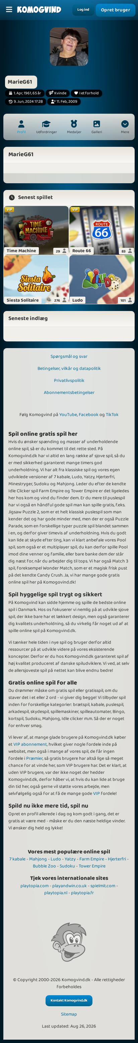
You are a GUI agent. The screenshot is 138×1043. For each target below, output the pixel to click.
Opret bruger (115, 10)
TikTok (112, 414)
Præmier (34, 758)
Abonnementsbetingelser (69, 392)
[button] (125, 127)
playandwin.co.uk (69, 886)
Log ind (83, 10)
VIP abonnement (30, 744)
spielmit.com (102, 886)
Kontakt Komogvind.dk (69, 1001)
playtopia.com (34, 886)
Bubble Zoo (44, 866)
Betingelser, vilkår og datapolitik (69, 368)
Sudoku (67, 866)
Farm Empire (91, 859)
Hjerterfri (117, 859)
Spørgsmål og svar (69, 356)
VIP (96, 793)
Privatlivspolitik (69, 380)
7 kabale (17, 859)
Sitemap (69, 1014)
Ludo (56, 859)
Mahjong (38, 859)
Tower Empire (92, 866)
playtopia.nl (55, 893)
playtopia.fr (82, 893)
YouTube (68, 414)
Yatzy (70, 859)
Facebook (88, 414)
